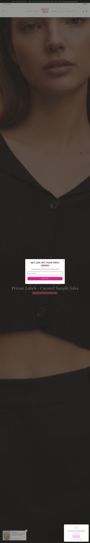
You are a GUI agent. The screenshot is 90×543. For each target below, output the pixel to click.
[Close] (63, 260)
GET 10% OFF (45, 278)
